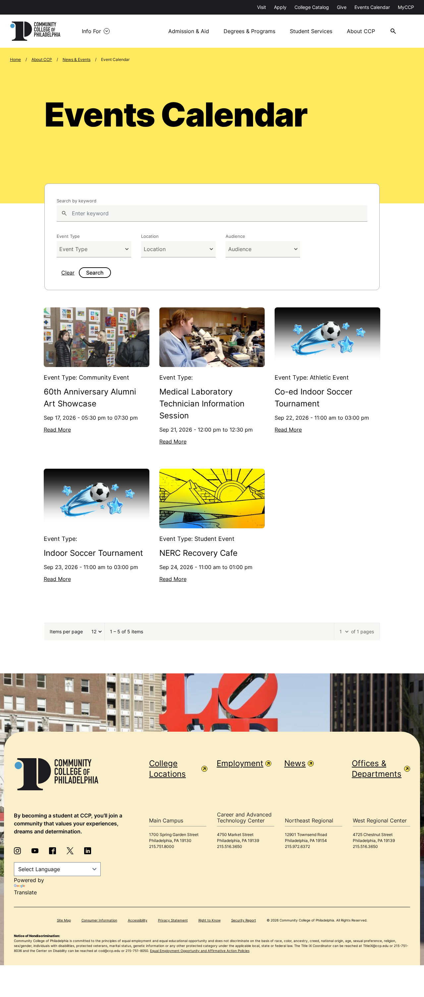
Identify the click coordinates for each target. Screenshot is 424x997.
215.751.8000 (161, 846)
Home (15, 59)
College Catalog (311, 7)
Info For (91, 31)
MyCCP (406, 7)
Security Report (243, 920)
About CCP (361, 31)
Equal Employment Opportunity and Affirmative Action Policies (199, 951)
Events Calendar (372, 7)
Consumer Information (99, 920)
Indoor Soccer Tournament (93, 553)
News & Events (76, 59)
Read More (57, 429)
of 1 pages (362, 631)
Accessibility (137, 920)
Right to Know (209, 920)
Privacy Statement (173, 920)
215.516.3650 (229, 846)
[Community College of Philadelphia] (35, 31)
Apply (280, 7)
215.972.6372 (297, 846)
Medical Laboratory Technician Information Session (201, 403)
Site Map (64, 920)
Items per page (66, 631)
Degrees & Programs (249, 31)
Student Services (311, 31)
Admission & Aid (188, 31)
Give (341, 7)
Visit (261, 7)
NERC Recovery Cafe (198, 553)
